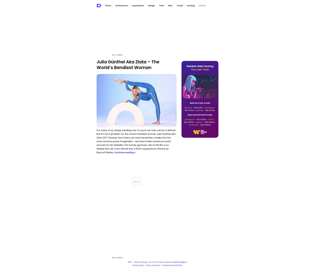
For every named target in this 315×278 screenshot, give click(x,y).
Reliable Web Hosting (200, 67)
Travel (180, 5)
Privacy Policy (138, 265)
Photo (108, 5)
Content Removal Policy (172, 265)
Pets (170, 5)
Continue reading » (125, 152)
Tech (161, 5)
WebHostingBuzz (180, 262)
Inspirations (138, 5)
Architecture (121, 5)
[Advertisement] (157, 35)
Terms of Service (153, 265)
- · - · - (200, 107)
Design (151, 5)
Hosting (191, 5)
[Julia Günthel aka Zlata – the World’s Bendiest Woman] (137, 126)
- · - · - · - (200, 120)
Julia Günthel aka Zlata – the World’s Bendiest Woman (128, 65)
